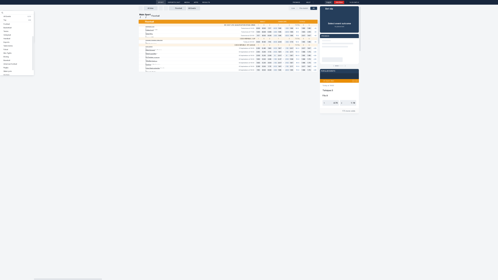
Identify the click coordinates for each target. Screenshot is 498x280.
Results (206, 2)
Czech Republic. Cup (247, 38)
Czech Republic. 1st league (244, 45)
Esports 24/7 (174, 2)
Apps (196, 2)
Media (187, 2)
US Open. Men (328, 81)
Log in (328, 2)
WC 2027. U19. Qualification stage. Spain (239, 25)
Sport (161, 2)
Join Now (339, 2)
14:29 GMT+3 (354, 2)
